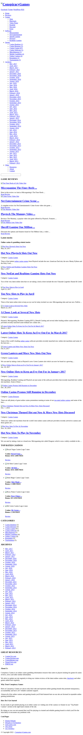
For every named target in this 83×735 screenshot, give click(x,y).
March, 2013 (14, 161)
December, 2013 (15, 144)
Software (8, 31)
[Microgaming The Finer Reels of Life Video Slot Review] (13, 183)
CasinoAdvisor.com (12, 658)
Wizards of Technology (13, 723)
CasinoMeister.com (11, 660)
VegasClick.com (10, 662)
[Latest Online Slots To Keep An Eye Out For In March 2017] (22, 326)
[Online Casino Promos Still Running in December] (19, 385)
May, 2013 (13, 157)
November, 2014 (15, 122)
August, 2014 (14, 128)
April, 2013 (13, 159)
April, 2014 (13, 136)
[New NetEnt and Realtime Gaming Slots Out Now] (19, 267)
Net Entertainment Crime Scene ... (20, 201)
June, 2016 (13, 85)
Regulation (9, 538)
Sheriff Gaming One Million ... (18, 227)
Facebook (4, 9)
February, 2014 (15, 140)
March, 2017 (14, 68)
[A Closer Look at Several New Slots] (14, 306)
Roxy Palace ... (16, 496)
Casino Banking (10, 525)
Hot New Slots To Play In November (21, 432)
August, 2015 (14, 105)
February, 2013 (15, 163)
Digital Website (10, 721)
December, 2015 (15, 97)
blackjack (70, 678)
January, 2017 (14, 72)
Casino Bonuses (13, 397)
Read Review (5, 194)
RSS (22, 9)
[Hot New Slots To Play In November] (14, 426)
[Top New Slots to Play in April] (12, 287)
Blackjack (13, 21)
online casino (24, 341)
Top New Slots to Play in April (17, 293)
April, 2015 (13, 112)
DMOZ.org (9, 664)
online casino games (21, 261)
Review (7, 460)
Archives (8, 62)
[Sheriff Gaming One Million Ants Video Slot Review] (11, 222)
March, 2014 (14, 138)
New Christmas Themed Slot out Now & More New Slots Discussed (38, 412)
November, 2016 (15, 75)
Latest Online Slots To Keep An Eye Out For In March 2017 (34, 332)
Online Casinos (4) (16, 56)
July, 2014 (13, 130)
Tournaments (9, 540)
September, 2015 (15, 103)
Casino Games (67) (16, 48)
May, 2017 (13, 64)
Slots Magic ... (16, 482)
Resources (13, 167)
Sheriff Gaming (15, 37)
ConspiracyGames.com (23, 732)
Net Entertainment (16, 35)
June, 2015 (13, 109)
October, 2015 (14, 101)
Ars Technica (9, 728)
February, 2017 (15, 70)
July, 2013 (13, 153)
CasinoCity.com (10, 656)
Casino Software (11, 530)
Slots (11, 19)
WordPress (17, 9)
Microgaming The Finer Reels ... (19, 187)
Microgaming (14, 33)
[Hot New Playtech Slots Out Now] (13, 246)
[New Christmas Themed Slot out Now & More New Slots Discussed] (25, 406)
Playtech (12, 38)
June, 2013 (13, 155)
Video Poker (14, 23)
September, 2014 (15, 126)
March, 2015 (14, 114)
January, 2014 (14, 142)
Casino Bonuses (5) (16, 46)
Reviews (8, 15)
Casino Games (13, 258)
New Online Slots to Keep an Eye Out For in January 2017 (33, 371)
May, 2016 (13, 87)
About (12, 169)
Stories (7, 42)
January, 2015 (14, 118)
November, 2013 (15, 146)
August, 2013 (14, 151)
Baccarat (12, 27)
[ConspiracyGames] (15, 4)
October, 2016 (14, 77)
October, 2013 (14, 147)
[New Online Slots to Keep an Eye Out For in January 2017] (22, 365)
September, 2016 (15, 79)
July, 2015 (13, 107)
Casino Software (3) (16, 50)
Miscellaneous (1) (16, 52)
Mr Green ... (15, 510)
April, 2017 (13, 66)
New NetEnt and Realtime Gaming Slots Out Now (28, 273)
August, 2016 (14, 81)
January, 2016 (14, 95)
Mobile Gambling (11, 534)
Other (7, 165)
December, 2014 (15, 120)
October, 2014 (14, 124)
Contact (12, 171)
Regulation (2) (14, 58)
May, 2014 (13, 134)
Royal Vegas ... (16, 454)
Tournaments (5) (15, 60)
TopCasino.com (10, 725)
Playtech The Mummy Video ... (18, 214)
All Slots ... (15, 468)
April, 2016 (13, 89)
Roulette (12, 25)
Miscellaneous (10, 532)
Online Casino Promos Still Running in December (28, 392)
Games (7, 17)
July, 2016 (13, 83)
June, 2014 (13, 132)
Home (7, 13)
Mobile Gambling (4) (17, 54)
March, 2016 (14, 91)
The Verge (8, 727)
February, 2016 (15, 93)
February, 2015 (15, 116)
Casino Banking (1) (16, 44)
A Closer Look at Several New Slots (20, 312)
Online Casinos (10, 536)
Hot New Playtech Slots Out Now (19, 253)
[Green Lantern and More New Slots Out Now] (17, 347)
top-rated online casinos (62, 400)
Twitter (10, 9)
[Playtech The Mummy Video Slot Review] (10, 209)
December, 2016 (15, 74)
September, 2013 (15, 149)
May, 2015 (13, 110)
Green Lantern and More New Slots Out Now (26, 353)
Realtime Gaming (16, 40)
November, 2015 (15, 99)
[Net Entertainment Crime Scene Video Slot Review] (10, 196)
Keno (11, 29)
